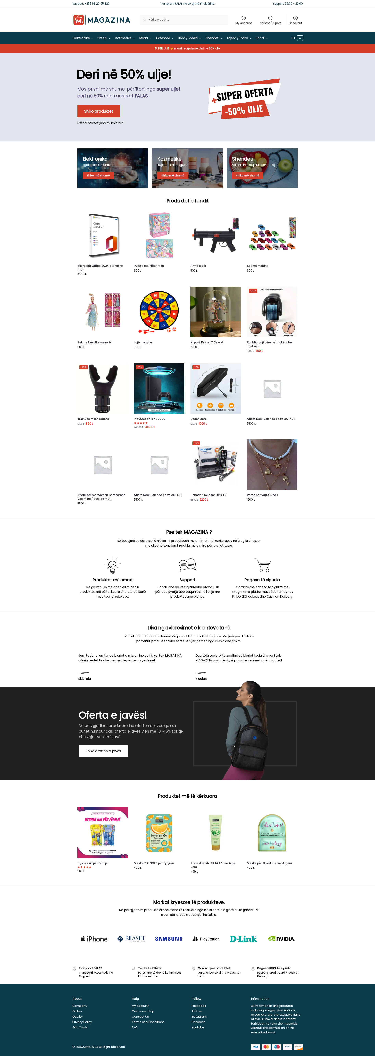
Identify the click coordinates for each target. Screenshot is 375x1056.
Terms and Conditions (148, 1022)
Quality (77, 1016)
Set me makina (257, 266)
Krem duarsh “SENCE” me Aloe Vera (212, 865)
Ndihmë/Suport (270, 23)
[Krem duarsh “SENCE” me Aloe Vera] (215, 832)
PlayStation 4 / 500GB (150, 419)
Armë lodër (198, 266)
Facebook (199, 1006)
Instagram (199, 1016)
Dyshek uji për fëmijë (92, 863)
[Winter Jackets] (262, 168)
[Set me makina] (272, 235)
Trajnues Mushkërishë (93, 419)
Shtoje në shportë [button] (102, 283)
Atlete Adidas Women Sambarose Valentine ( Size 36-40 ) (101, 497)
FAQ (135, 1027)
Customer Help (143, 1011)
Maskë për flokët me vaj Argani (269, 863)
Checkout (295, 23)
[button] (297, 38)
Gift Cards (80, 1027)
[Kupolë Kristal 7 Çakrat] (215, 312)
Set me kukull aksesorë (94, 342)
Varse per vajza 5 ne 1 (262, 495)
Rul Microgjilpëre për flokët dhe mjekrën (269, 344)
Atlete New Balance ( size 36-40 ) (271, 419)
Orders (77, 1011)
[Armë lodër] (215, 235)
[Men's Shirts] (112, 168)
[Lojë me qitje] (159, 312)
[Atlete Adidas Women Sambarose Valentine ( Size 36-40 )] (102, 464)
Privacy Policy (82, 1022)
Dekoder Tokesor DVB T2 (208, 495)
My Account (243, 23)
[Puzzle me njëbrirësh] (159, 235)
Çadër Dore (198, 419)
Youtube (198, 1027)
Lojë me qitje (143, 342)
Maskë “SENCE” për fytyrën (154, 863)
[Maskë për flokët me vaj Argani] (272, 832)
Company (79, 1006)
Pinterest (198, 1022)
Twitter (197, 1011)
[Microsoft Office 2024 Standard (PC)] (102, 235)
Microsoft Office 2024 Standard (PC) (100, 268)
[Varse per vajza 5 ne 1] (272, 464)
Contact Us (140, 1016)
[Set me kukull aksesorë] (102, 312)
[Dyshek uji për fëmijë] (102, 832)
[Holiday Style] (187, 168)
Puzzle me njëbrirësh (149, 266)
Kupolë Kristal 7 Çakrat (206, 342)
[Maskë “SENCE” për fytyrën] (159, 832)
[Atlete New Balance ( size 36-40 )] (272, 388)
